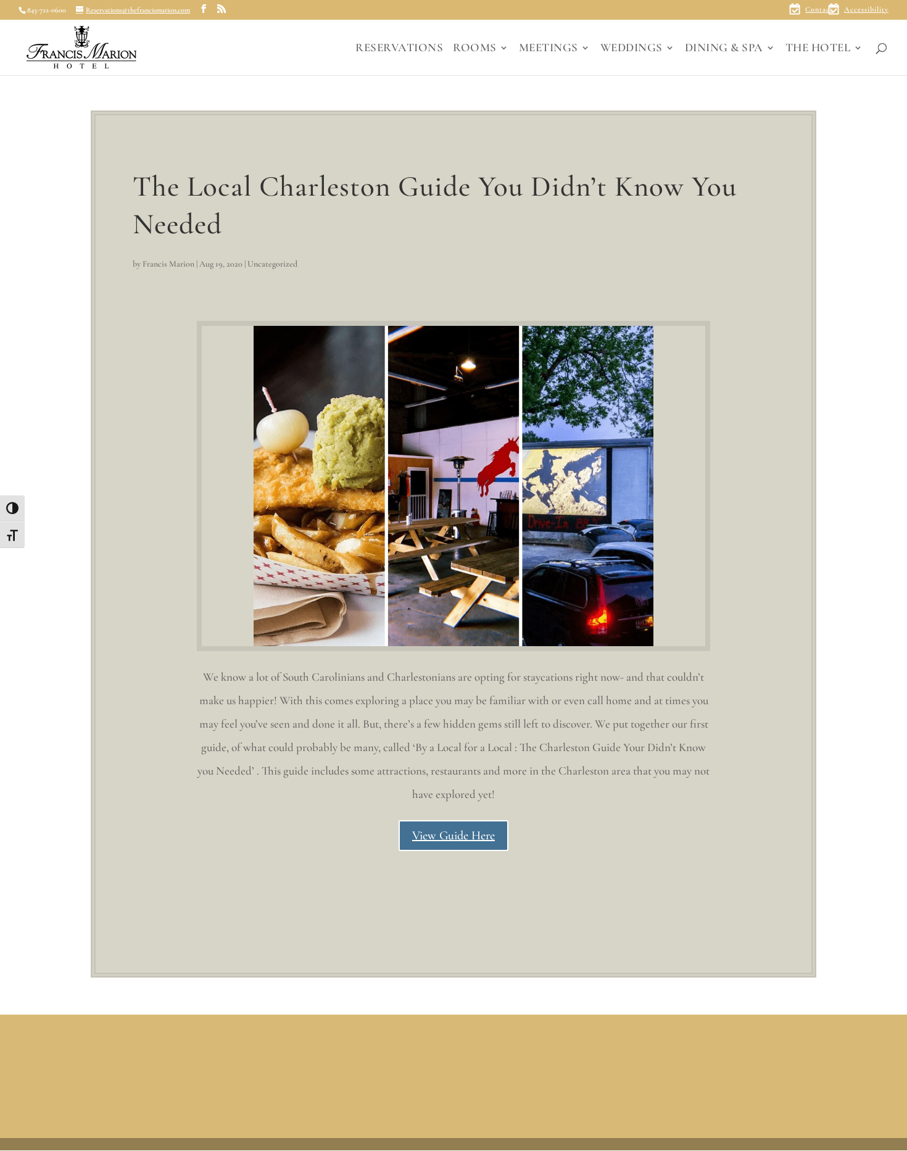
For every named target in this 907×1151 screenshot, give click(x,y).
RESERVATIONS (399, 48)
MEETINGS (548, 48)
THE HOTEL (818, 48)
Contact (819, 10)
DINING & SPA (724, 48)
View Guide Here (453, 835)
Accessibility (866, 10)
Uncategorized (272, 264)
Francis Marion (168, 264)
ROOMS (475, 48)
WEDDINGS (631, 48)
